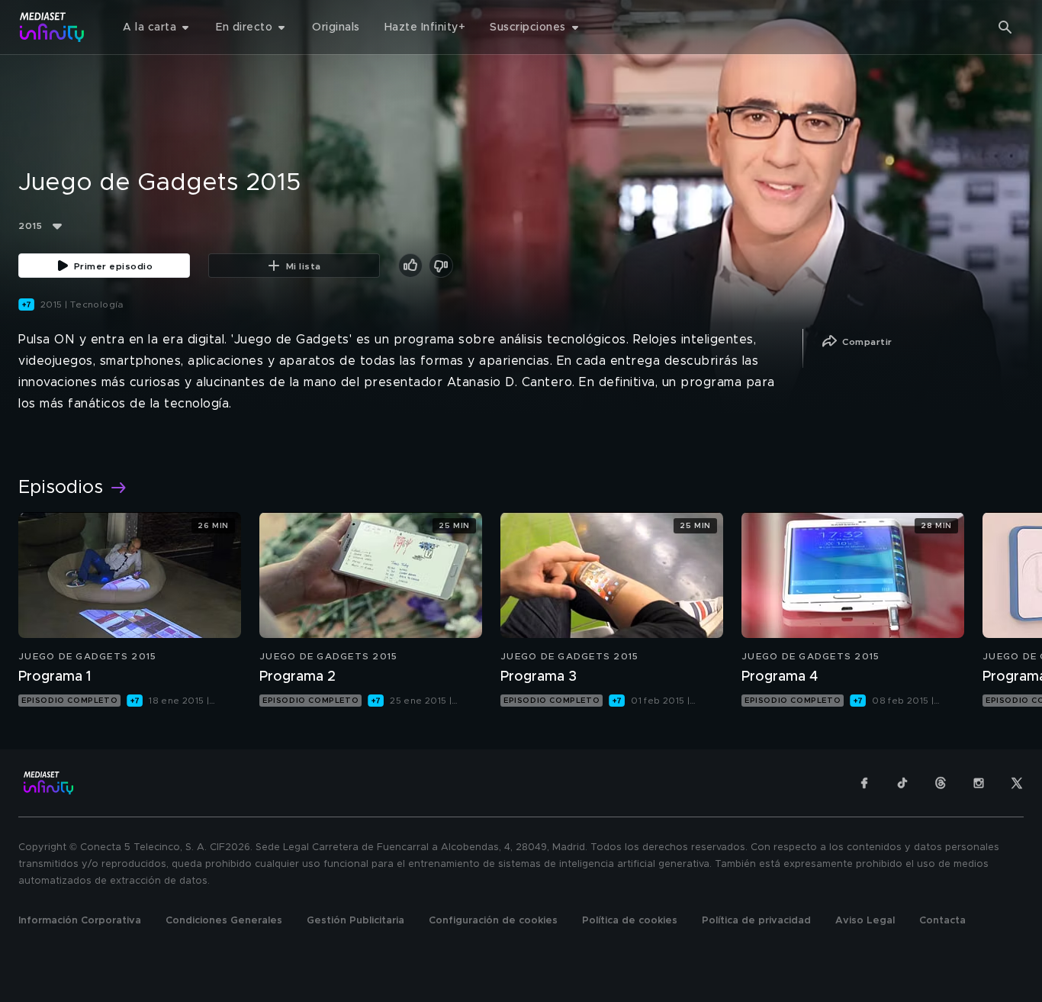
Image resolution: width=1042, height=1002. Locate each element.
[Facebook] (864, 783)
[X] (1017, 783)
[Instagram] (979, 783)
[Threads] (940, 783)
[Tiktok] (902, 783)
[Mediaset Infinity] (52, 27)
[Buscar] (1005, 27)
